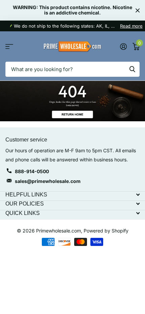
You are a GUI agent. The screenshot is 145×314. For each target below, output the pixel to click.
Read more (131, 26)
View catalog (9, 47)
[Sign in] (123, 46)
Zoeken (132, 69)
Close (137, 10)
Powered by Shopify (106, 230)
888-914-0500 (32, 171)
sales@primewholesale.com (48, 181)
